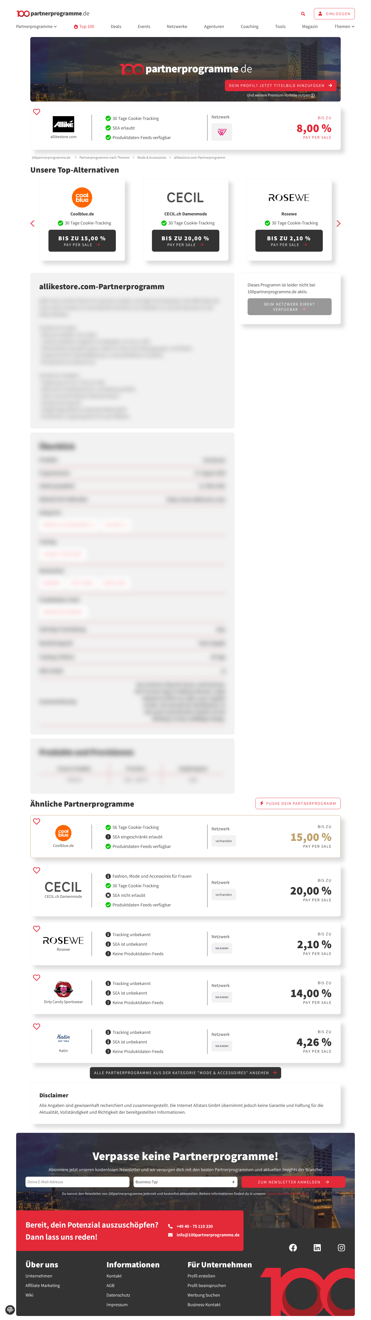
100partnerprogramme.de (51, 157)
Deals (116, 26)
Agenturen (214, 26)
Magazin (310, 26)
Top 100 (86, 26)
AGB (111, 1285)
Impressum (117, 1304)
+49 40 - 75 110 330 (195, 1226)
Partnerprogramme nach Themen (105, 157)
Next (338, 223)
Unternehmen (38, 1276)
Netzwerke (177, 26)
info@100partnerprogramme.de (208, 1235)
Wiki (29, 1295)
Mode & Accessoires (151, 157)
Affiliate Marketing (42, 1285)
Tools (280, 26)
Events (144, 26)
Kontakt (114, 1276)
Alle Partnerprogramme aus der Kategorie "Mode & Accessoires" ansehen (182, 1072)
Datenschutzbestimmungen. (288, 1193)
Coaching (249, 26)
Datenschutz (118, 1295)
